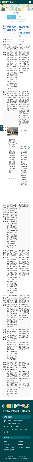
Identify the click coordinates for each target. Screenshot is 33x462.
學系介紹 (11, 16)
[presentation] (8, 143)
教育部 (5, 441)
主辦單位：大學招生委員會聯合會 (16, 420)
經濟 (9, 41)
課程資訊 (21, 16)
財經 (9, 39)
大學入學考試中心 (8, 444)
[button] (10, 178)
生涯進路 (11, 21)
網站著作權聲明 (22, 456)
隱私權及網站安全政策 (12, 456)
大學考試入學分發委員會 (24, 447)
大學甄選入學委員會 (9, 447)
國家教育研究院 (22, 444)
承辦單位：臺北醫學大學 (14, 423)
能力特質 (21, 21)
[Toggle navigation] (30, 2)
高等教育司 (20, 441)
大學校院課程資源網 (9, 450)
